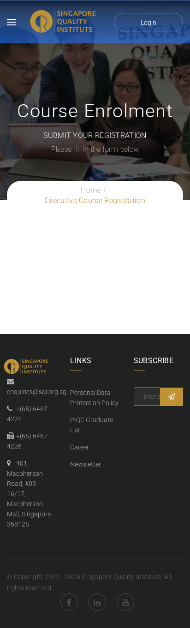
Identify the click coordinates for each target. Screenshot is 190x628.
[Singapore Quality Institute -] (64, 21)
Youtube (125, 602)
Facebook (69, 602)
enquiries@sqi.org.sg (36, 391)
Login (148, 22)
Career (79, 447)
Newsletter (85, 464)
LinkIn (97, 602)
